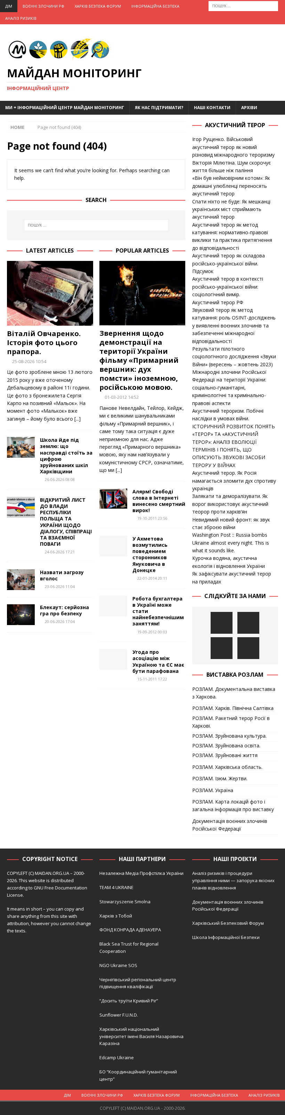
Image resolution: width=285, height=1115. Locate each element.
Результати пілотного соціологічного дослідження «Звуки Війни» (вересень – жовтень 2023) (234, 356)
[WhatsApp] (248, 648)
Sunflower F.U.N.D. (118, 1015)
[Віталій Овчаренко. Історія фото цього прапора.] (50, 293)
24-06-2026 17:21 (60, 551)
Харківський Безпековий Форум (228, 923)
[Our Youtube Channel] (222, 623)
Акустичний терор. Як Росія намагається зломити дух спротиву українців (234, 480)
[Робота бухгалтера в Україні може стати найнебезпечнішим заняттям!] (113, 606)
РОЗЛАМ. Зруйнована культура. (229, 735)
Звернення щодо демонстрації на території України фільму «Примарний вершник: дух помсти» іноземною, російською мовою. (139, 360)
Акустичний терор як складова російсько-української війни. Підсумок (228, 263)
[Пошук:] (243, 5)
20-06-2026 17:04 (60, 621)
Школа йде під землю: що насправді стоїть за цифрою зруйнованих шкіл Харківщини (66, 456)
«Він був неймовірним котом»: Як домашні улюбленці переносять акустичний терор (231, 186)
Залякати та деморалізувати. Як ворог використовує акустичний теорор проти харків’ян (230, 504)
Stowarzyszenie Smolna (124, 901)
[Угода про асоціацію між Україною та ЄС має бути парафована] (113, 659)
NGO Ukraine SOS (118, 965)
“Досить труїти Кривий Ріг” (128, 1001)
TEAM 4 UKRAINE (116, 887)
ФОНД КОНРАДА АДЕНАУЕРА (130, 930)
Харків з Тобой (115, 916)
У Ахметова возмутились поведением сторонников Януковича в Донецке (150, 554)
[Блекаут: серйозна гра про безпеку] (21, 614)
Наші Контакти (212, 108)
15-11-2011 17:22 (152, 679)
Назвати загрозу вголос (62, 575)
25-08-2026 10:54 (29, 361)
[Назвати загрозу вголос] (21, 579)
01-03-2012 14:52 (122, 397)
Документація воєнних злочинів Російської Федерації (229, 825)
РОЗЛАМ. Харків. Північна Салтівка (233, 708)
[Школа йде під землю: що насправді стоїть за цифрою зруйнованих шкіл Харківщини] (21, 447)
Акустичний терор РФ (217, 302)
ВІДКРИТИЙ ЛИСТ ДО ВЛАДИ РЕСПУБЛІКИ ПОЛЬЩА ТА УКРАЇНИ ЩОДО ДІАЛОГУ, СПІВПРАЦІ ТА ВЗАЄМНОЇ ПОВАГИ (66, 522)
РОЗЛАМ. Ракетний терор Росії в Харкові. (231, 722)
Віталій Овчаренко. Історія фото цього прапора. (44, 342)
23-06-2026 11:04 (60, 586)
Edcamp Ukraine (116, 1057)
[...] (77, 418)
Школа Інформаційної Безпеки (226, 937)
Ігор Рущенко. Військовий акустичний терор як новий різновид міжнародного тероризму (233, 147)
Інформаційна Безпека (155, 6)
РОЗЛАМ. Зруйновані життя (225, 755)
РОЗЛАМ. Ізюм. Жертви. (219, 778)
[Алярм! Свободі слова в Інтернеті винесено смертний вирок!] (113, 499)
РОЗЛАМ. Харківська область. (227, 767)
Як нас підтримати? (159, 108)
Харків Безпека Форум (98, 6)
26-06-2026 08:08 (60, 479)
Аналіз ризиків (20, 18)
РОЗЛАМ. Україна (212, 790)
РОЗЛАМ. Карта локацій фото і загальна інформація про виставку (233, 805)
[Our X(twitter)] (222, 648)
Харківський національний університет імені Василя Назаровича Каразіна (141, 1036)
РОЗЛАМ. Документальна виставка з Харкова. (233, 693)
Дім (8, 6)
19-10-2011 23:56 (152, 518)
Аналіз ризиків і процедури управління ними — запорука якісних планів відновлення (233, 880)
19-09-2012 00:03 (152, 631)
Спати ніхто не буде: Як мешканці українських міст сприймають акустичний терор (231, 209)
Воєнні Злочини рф (43, 6)
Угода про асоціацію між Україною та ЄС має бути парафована (158, 661)
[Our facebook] (248, 623)
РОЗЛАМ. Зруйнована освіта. (226, 745)
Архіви (249, 108)
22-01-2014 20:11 (152, 578)
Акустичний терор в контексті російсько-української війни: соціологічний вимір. (227, 286)
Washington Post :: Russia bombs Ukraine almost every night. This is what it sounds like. (230, 543)
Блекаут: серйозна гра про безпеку (64, 610)
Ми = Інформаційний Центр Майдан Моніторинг (64, 108)
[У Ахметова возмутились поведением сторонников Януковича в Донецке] (113, 546)
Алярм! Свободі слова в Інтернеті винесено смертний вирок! (158, 501)
